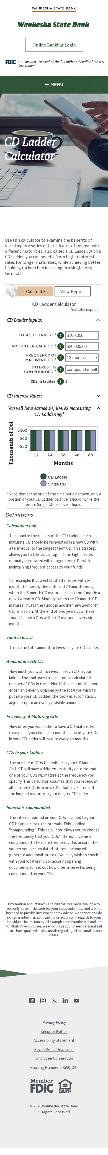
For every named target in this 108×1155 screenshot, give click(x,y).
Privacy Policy (54, 1022)
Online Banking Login (54, 45)
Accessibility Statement (54, 1040)
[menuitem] (54, 8)
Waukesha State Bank (54, 8)
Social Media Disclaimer (54, 1049)
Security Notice (54, 1031)
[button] (54, 320)
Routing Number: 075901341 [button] (54, 1067)
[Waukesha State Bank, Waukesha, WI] (54, 28)
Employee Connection (54, 1058)
